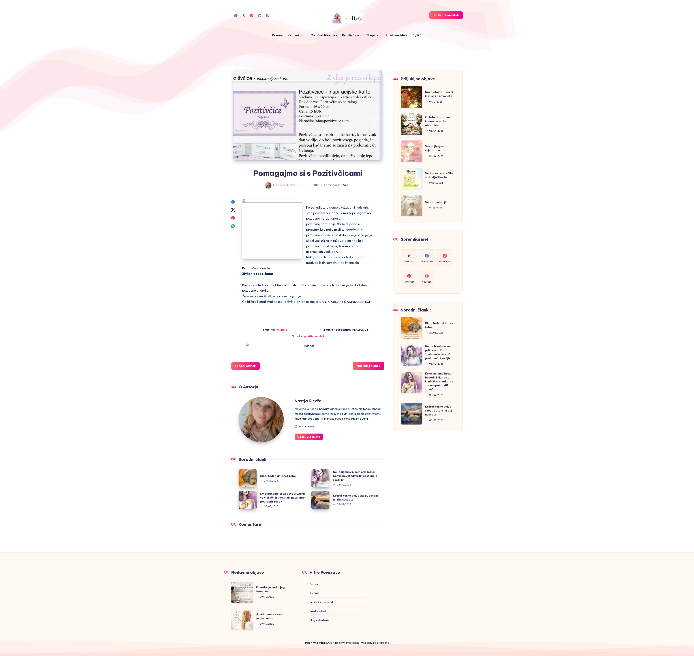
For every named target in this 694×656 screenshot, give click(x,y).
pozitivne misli (314, 336)
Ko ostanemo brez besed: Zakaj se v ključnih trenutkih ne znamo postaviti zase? (282, 497)
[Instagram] (251, 15)
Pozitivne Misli (396, 35)
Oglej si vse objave (308, 436)
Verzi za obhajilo (436, 202)
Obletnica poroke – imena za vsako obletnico (439, 121)
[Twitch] (267, 15)
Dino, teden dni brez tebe (278, 476)
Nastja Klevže (308, 400)
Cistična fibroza (322, 35)
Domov (277, 35)
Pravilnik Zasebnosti (321, 602)
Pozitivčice (350, 35)
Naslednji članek (368, 366)
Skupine (372, 35)
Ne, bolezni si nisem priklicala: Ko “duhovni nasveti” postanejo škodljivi (355, 476)
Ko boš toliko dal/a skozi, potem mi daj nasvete (438, 410)
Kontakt (314, 593)
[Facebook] (236, 15)
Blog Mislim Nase (319, 620)
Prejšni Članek (245, 366)
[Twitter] (244, 15)
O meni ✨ (295, 35)
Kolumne (281, 329)
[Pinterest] (259, 15)
